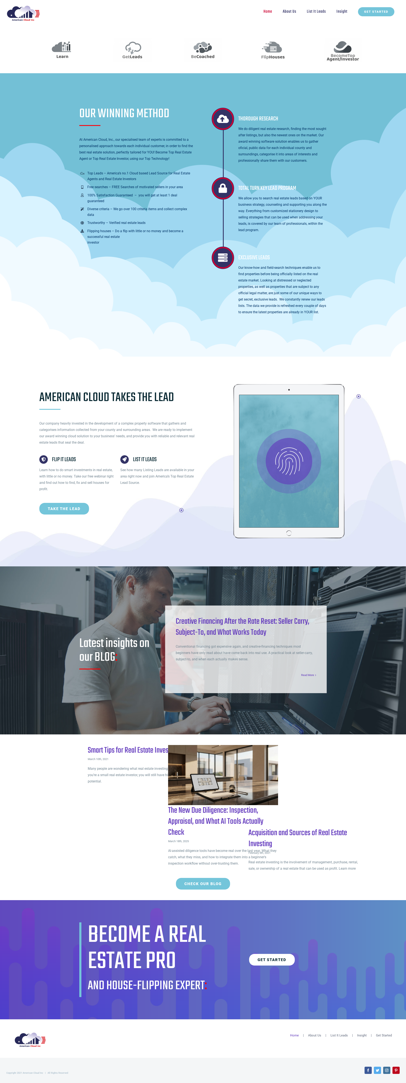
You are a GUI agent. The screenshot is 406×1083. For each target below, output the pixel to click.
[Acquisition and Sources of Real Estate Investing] (303, 786)
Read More (307, 675)
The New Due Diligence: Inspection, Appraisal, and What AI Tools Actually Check (216, 775)
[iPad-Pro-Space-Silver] (288, 386)
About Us (314, 1035)
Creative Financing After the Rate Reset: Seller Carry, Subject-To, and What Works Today (242, 627)
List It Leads (339, 1035)
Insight (362, 1035)
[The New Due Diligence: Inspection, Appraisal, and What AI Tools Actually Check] (223, 775)
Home (294, 1035)
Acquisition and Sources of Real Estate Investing (296, 786)
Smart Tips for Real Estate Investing (133, 750)
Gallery (230, 775)
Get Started (384, 1035)
